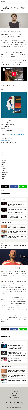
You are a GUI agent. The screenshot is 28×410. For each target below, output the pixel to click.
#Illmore (3, 190)
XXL (2, 287)
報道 (20, 285)
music (2, 5)
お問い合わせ (14, 393)
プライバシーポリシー (14, 397)
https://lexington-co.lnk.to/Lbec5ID (16, 134)
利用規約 (14, 395)
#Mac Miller (4, 333)
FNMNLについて (14, 391)
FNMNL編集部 (10, 31)
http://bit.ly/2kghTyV (5, 140)
